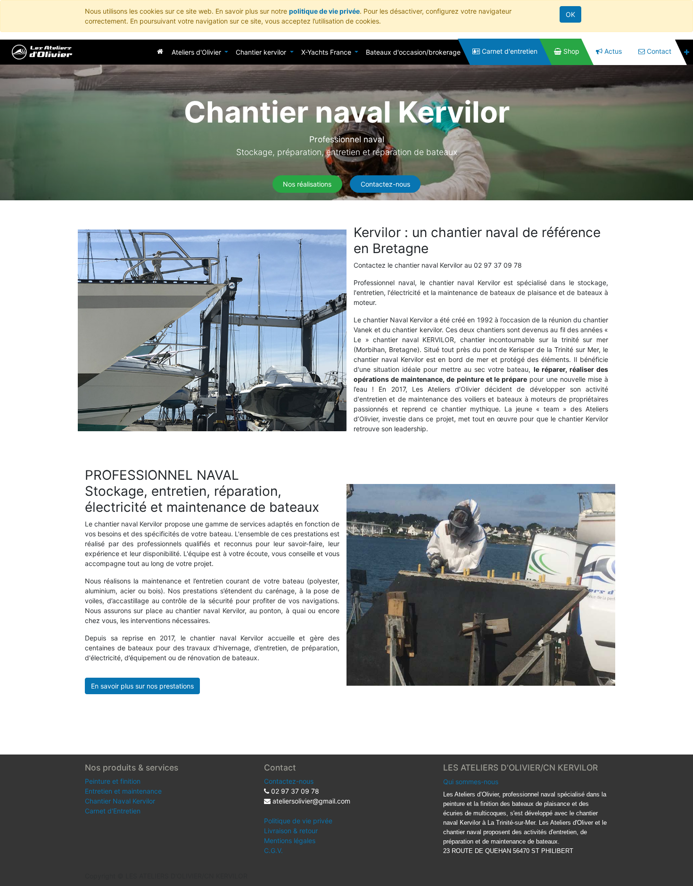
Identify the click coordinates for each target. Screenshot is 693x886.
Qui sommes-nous (470, 782)
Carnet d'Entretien (112, 811)
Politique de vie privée (298, 821)
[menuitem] (160, 51)
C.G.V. (273, 850)
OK (570, 14)
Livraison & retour (291, 831)
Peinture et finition (112, 781)
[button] (686, 52)
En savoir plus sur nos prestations (142, 686)
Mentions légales (289, 841)
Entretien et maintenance (123, 791)
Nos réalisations (307, 184)
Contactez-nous (385, 184)
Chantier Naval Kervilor (120, 801)
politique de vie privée (324, 11)
